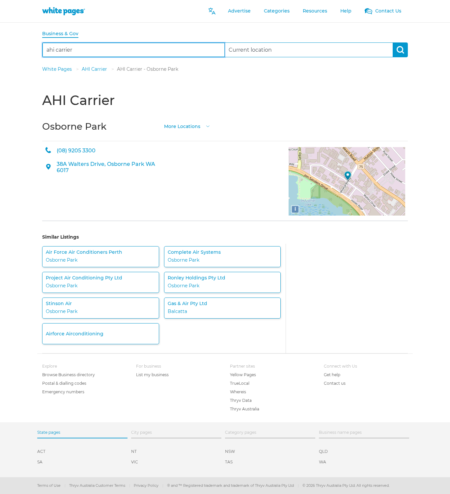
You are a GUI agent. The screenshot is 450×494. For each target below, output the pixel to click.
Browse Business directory (68, 374)
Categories (277, 11)
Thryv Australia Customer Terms (97, 485)
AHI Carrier (95, 69)
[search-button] (400, 50)
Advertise (239, 11)
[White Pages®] (63, 11)
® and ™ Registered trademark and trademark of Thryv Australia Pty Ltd (231, 485)
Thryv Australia (244, 408)
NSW (230, 451)
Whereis (238, 391)
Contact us (335, 383)
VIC (134, 461)
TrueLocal (239, 383)
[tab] (63, 34)
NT (134, 451)
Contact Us (387, 11)
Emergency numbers (63, 391)
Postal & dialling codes (64, 383)
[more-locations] (207, 126)
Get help (332, 374)
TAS (229, 461)
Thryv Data (241, 400)
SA (39, 461)
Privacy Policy (146, 485)
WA (322, 461)
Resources (315, 11)
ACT (41, 451)
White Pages (57, 69)
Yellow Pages (243, 374)
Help (346, 11)
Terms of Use (49, 485)
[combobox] (133, 50)
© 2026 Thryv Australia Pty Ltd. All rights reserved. (345, 485)
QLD (323, 451)
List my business (152, 374)
